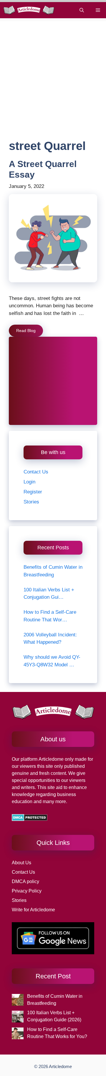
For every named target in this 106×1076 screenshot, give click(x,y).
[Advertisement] (53, 74)
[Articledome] (28, 10)
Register (33, 492)
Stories (31, 502)
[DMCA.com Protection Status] (29, 819)
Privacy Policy (27, 890)
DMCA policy (25, 881)
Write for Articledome (33, 909)
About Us (21, 862)
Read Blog (26, 330)
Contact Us (36, 472)
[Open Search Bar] (82, 10)
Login (29, 482)
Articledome (50, 759)
